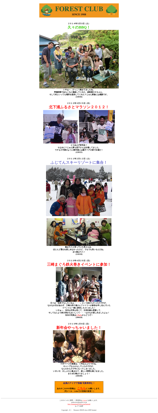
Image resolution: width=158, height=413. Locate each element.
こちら (79, 315)
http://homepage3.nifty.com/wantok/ (79, 404)
